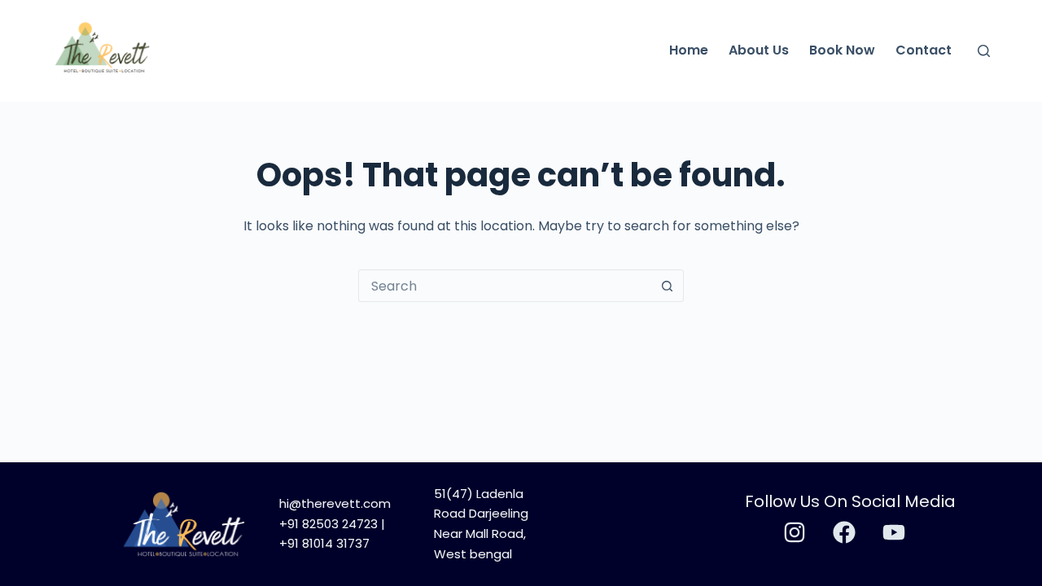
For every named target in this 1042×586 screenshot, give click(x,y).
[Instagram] (794, 532)
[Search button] (666, 285)
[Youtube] (894, 532)
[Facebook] (844, 532)
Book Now (842, 50)
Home (688, 50)
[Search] (984, 51)
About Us (759, 50)
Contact (923, 50)
